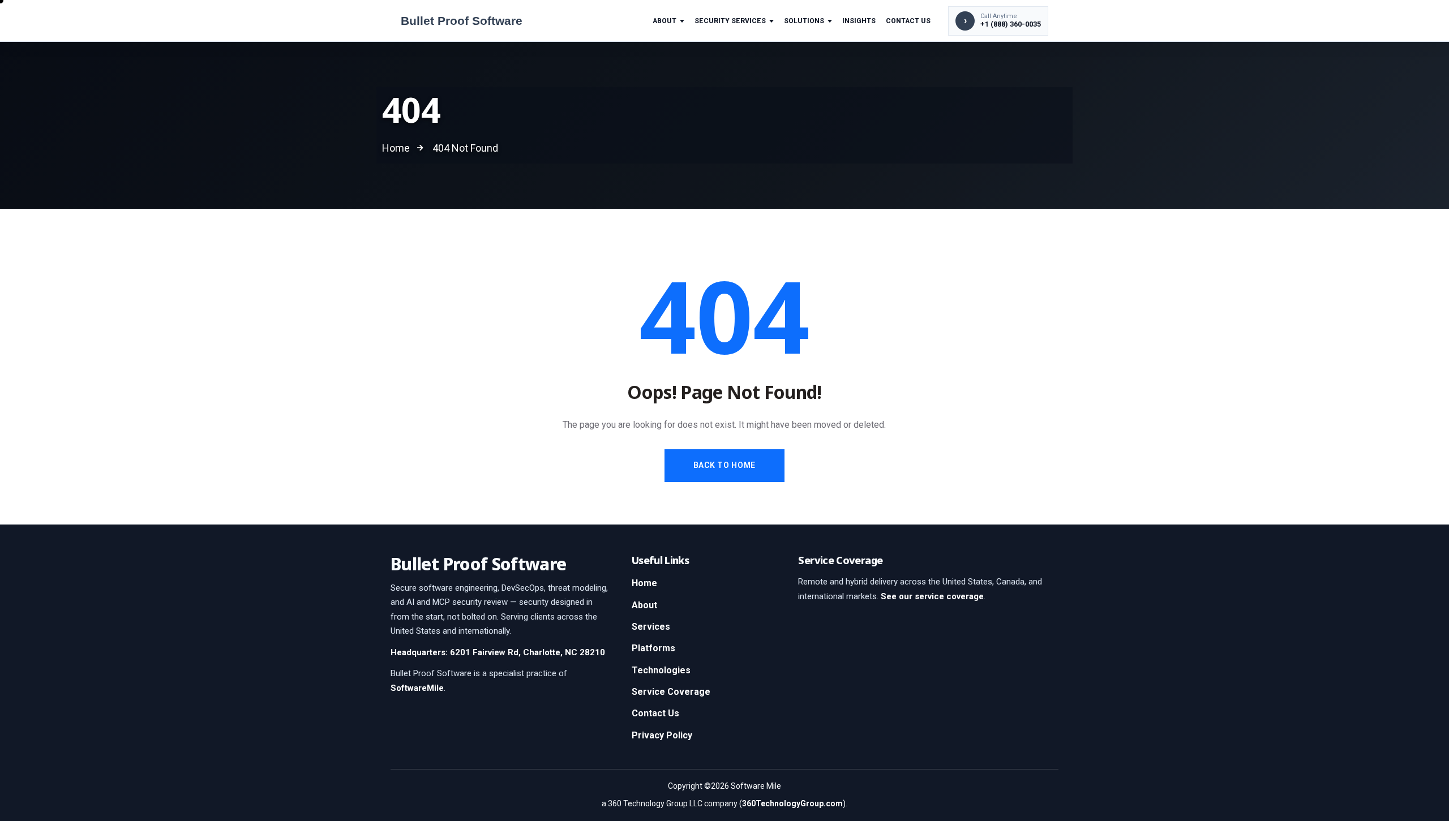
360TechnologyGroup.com (792, 803)
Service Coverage (671, 691)
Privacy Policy (662, 735)
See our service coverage (932, 596)
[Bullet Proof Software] (481, 21)
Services (651, 626)
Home (644, 583)
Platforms (653, 648)
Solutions (804, 21)
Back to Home (724, 465)
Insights (859, 21)
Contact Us (908, 21)
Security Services (730, 21)
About (664, 21)
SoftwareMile (417, 688)
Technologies (661, 670)
